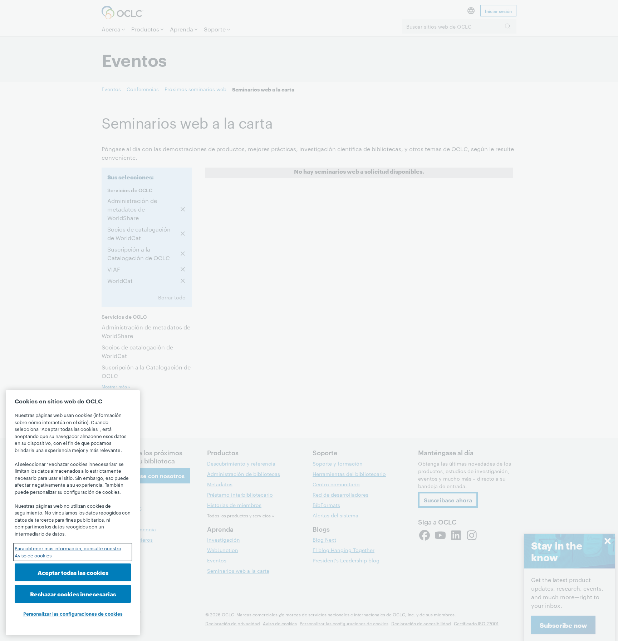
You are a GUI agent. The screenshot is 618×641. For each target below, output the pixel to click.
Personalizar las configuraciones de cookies (73, 613)
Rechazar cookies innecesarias (73, 594)
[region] (73, 512)
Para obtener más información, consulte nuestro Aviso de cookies (68, 551)
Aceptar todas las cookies (73, 572)
